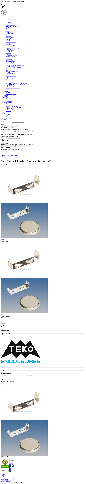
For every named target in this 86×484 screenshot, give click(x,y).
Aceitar (6, 143)
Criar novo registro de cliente (21, 145)
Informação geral (9, 105)
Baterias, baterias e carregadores (12, 26)
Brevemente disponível (11, 94)
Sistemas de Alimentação (11, 76)
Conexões (8, 39)
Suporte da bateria (7, 156)
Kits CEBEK (9, 59)
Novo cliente (6, 95)
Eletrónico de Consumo (11, 42)
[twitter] (11, 463)
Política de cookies (4, 479)
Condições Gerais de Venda (12, 106)
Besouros (8, 27)
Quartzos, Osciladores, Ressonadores (14, 67)
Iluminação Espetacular (11, 49)
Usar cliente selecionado (10, 145)
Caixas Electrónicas (10, 33)
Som (7, 77)
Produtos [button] (5, 17)
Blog (4, 112)
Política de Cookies (10, 108)
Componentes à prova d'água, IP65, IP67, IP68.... (16, 83)
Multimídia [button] (5, 97)
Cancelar (12, 125)
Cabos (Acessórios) (10, 32)
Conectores (8, 38)
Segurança (8, 72)
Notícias (7, 100)
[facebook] (11, 459)
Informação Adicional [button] (7, 102)
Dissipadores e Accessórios (11, 40)
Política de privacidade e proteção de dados (15, 107)
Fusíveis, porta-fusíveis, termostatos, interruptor (16, 46)
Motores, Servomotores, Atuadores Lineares (15, 65)
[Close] (12, 127)
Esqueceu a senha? (5, 125)
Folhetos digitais (9, 101)
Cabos (7, 31)
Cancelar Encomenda (5, 147)
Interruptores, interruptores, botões (13, 57)
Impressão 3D (9, 51)
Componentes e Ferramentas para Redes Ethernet (16, 84)
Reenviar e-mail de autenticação (7, 136)
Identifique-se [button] (6, 119)
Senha (2, 124)
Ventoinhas (8, 79)
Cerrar (2, 458)
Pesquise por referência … (18, 1)
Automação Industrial (10, 25)
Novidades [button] (5, 91)
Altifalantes (8, 22)
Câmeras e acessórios (10, 34)
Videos (7, 98)
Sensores (8, 74)
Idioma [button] (4, 113)
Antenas (7, 23)
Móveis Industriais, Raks (11, 66)
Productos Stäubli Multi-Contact (13, 88)
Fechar (2, 143)
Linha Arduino (9, 85)
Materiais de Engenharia (11, 61)
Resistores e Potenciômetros (12, 71)
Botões (7, 29)
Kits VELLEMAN (10, 60)
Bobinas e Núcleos (10, 28)
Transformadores (9, 78)
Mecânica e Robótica (10, 62)
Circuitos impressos (10, 37)
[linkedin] (11, 461)
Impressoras (8, 53)
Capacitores (8, 36)
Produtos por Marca (10, 19)
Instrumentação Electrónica (11, 55)
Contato (5, 96)
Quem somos (8, 103)
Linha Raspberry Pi (10, 86)
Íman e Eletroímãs (10, 50)
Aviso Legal (8, 111)
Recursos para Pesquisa (11, 68)
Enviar (16, 125)
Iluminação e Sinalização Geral (12, 48)
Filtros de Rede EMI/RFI (11, 45)
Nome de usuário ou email (6, 123)
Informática (8, 54)
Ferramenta (8, 44)
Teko (2, 335)
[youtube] (11, 460)
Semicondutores (9, 73)
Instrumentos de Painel (11, 56)
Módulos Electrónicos (10, 63)
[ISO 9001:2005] (12, 471)
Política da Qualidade (10, 109)
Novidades (8, 92)
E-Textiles (8, 43)
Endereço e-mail (4, 139)
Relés (7, 70)
